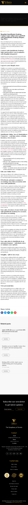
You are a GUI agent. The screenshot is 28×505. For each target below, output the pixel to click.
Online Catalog (14, 464)
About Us (14, 481)
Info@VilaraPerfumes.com (14, 437)
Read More (6, 339)
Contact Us (14, 494)
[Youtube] (20, 453)
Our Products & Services (14, 483)
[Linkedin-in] (17, 453)
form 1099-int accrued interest (7, 59)
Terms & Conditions (14, 469)
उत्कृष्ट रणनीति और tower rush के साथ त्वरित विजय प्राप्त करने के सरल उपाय (13, 330)
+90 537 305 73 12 (14, 441)
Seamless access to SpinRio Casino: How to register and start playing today (13, 346)
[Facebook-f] (7, 453)
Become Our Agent (14, 486)
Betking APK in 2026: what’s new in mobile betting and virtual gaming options (12, 363)
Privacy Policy (14, 466)
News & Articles (14, 491)
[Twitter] (14, 453)
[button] (25, 2)
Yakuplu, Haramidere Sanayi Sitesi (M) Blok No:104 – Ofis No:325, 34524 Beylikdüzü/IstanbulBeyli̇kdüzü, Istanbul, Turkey (14, 448)
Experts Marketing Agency (17, 502)
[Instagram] (10, 453)
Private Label (14, 488)
